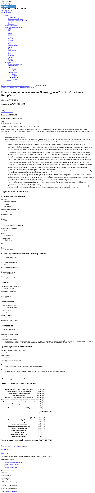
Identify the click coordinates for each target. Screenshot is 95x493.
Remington (15, 77)
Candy (10, 37)
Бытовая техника (9, 62)
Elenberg (10, 40)
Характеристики (16, 123)
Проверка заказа (8, 6)
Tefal (13, 70)
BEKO (10, 34)
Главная (6, 15)
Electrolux (11, 39)
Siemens (10, 59)
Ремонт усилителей (10, 25)
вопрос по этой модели (14, 446)
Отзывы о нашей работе (15, 19)
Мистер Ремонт (12, 491)
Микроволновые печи (15, 64)
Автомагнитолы (13, 65)
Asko (9, 32)
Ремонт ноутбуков (10, 466)
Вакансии (11, 22)
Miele (10, 54)
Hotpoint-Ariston (13, 45)
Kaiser (10, 49)
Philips (14, 69)
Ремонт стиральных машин (13, 27)
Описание (8, 123)
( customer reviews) (7, 112)
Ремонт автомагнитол (11, 467)
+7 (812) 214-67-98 (6, 5)
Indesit (10, 47)
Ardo (9, 30)
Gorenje (10, 42)
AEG (9, 29)
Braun (13, 74)
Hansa (10, 44)
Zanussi (10, 60)
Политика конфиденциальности (18, 20)
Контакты (7, 81)
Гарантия (11, 24)
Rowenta (14, 79)
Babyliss (14, 75)
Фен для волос (12, 72)
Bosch (10, 35)
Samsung (11, 57)
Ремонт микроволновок (11, 464)
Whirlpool (11, 55)
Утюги (10, 67)
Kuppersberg (12, 50)
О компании (12, 17)
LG (9, 52)
